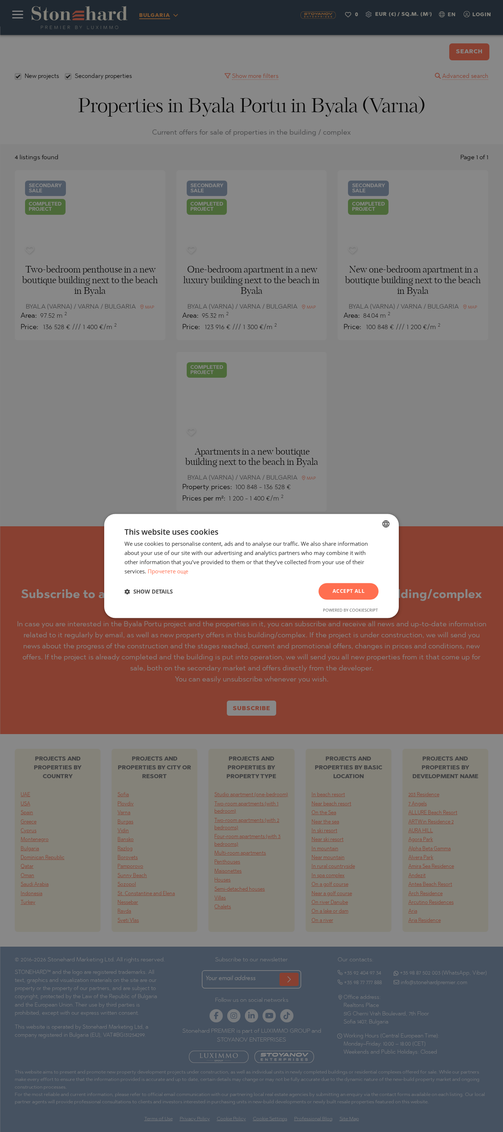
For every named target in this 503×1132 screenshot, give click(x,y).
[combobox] (386, 523)
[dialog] (251, 566)
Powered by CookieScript (350, 610)
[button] (148, 591)
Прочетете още (168, 571)
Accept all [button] (349, 591)
